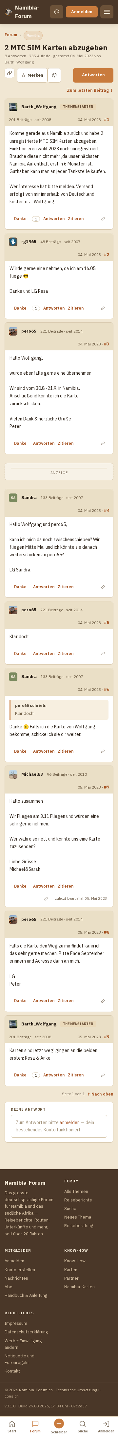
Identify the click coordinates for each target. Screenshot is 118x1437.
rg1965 (28, 241)
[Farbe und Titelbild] (54, 75)
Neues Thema (77, 1217)
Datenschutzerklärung (26, 1332)
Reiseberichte (78, 1200)
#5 (106, 622)
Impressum (16, 1323)
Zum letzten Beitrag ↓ (90, 90)
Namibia (33, 35)
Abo (8, 1287)
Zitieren (76, 218)
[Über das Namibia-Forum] (8, 12)
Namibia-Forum (27, 12)
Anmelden (81, 11)
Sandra (29, 497)
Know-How (75, 1261)
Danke (20, 218)
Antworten (93, 75)
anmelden (70, 1122)
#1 (106, 119)
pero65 (28, 331)
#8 (106, 932)
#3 (106, 343)
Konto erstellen (20, 1270)
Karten (70, 1270)
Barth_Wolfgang (38, 107)
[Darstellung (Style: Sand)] (56, 11)
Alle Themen (76, 1191)
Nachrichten (16, 1278)
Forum (11, 34)
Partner (71, 1278)
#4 (106, 510)
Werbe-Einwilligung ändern (23, 1344)
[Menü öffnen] (106, 11)
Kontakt (12, 1371)
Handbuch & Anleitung (26, 1295)
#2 (106, 254)
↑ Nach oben (100, 1094)
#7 (106, 787)
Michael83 (32, 774)
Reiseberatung (78, 1225)
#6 (106, 689)
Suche (70, 1208)
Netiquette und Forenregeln (19, 1359)
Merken (32, 75)
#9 (106, 1036)
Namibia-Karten (79, 1287)
